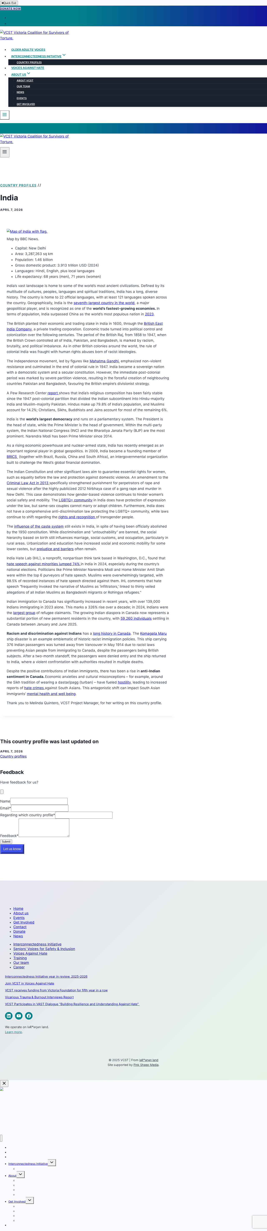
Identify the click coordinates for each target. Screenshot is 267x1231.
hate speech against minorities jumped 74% (44, 564)
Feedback (9, 836)
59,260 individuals (136, 618)
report (53, 393)
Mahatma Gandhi (104, 361)
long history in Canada (112, 633)
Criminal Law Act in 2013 (28, 483)
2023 (149, 314)
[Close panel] (4, 1083)
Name (5, 801)
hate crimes (34, 688)
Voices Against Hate (27, 68)
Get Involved (26, 104)
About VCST (25, 80)
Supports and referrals (32, 1194)
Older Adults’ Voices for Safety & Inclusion (36, 1152)
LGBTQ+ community (75, 500)
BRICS (12, 457)
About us (21, 913)
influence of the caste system (39, 526)
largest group (24, 613)
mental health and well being (51, 694)
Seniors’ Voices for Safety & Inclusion (44, 949)
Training (20, 958)
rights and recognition (77, 517)
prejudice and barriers (55, 549)
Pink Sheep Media (146, 1065)
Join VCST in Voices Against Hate (29, 983)
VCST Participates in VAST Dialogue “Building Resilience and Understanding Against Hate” (72, 1004)
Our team (23, 86)
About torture (19, 1111)
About (12, 1175)
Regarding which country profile (27, 815)
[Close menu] (1, 1138)
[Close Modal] (2, 792)
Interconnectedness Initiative (37, 944)
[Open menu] (4, 152)
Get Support (18, 1116)
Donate (19, 931)
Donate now (10, 8)
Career (19, 967)
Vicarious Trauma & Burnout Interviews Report (39, 997)
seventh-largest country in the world (104, 303)
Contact (19, 927)
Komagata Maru (153, 633)
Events (22, 98)
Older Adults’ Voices (28, 49)
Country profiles (29, 62)
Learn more (13, 1032)
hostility (124, 682)
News (20, 92)
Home (18, 908)
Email (5, 808)
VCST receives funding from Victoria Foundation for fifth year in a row (56, 990)
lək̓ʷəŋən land (148, 1060)
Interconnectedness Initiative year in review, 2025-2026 (46, 976)
